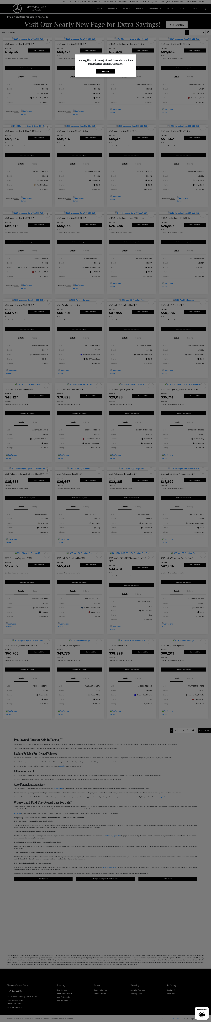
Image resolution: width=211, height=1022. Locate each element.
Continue (105, 71)
